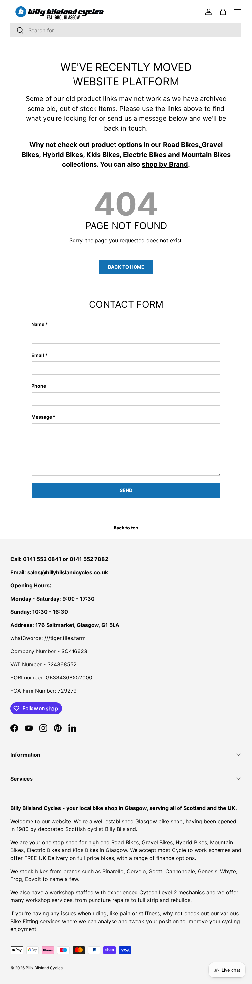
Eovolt (33, 879)
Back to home (126, 267)
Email (38, 355)
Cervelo (136, 871)
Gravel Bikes (157, 842)
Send (126, 490)
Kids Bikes (85, 850)
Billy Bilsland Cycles (44, 967)
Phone (39, 386)
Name (38, 324)
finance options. (176, 858)
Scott (155, 871)
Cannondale (180, 871)
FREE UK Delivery (46, 858)
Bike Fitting (24, 921)
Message (42, 417)
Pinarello (113, 871)
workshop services (49, 900)
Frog (16, 879)
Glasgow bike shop (159, 821)
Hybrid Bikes (191, 842)
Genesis (207, 871)
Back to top (126, 527)
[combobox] (126, 30)
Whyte (228, 871)
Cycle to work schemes (201, 850)
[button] (223, 12)
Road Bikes (125, 842)
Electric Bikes (43, 850)
